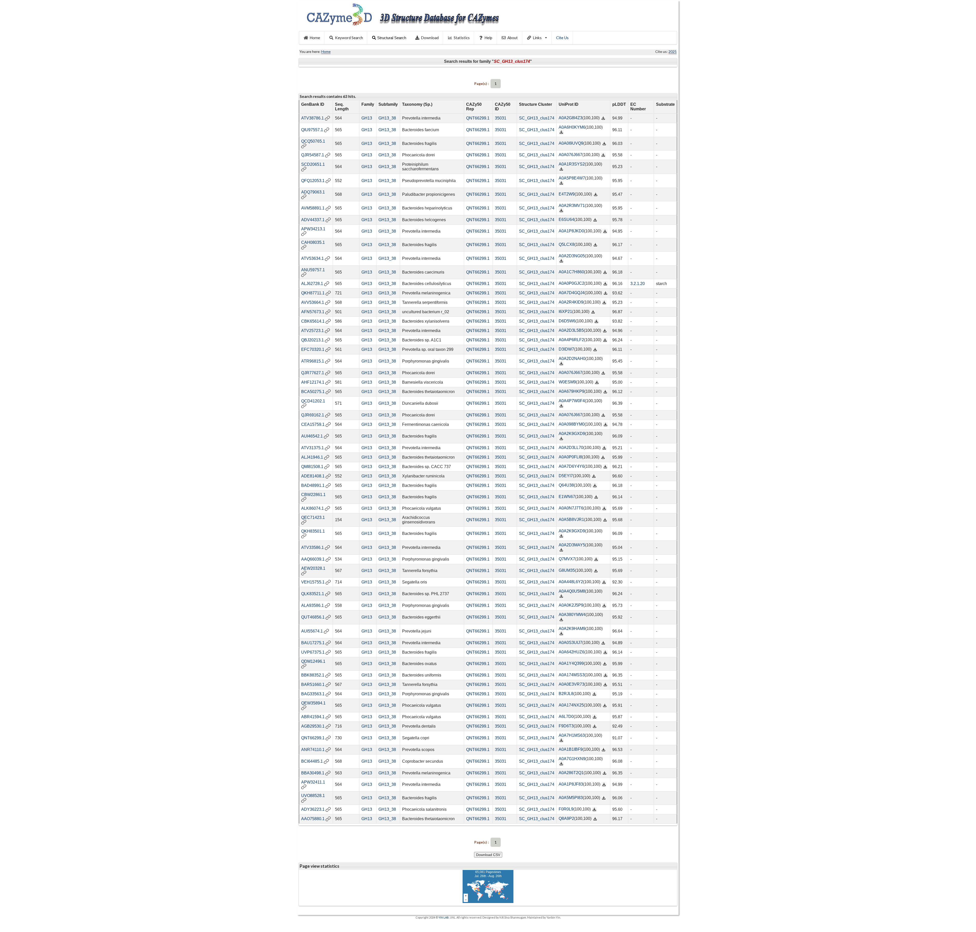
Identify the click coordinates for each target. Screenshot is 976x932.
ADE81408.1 (313, 476)
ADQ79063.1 (313, 192)
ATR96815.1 (312, 361)
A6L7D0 (566, 716)
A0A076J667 (570, 155)
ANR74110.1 (313, 749)
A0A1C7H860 (571, 272)
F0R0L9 (566, 809)
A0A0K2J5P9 (571, 605)
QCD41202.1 (313, 401)
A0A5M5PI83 (571, 797)
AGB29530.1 (313, 726)
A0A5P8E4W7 (572, 178)
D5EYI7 (566, 476)
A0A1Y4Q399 (571, 663)
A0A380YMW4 (572, 614)
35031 (500, 118)
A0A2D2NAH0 (572, 358)
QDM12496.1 (313, 661)
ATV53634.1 (312, 258)
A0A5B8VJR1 (571, 519)
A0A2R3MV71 (572, 205)
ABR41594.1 (313, 717)
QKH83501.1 (313, 531)
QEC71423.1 (313, 517)
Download (430, 37)
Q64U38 (566, 485)
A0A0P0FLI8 (570, 457)
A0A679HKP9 (571, 391)
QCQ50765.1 (313, 141)
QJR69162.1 (312, 415)
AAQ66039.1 (313, 559)
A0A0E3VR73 (571, 684)
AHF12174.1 (312, 382)
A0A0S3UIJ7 (570, 642)
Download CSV (488, 855)
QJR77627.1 (312, 373)
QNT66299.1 (478, 118)
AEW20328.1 (313, 568)
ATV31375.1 (312, 448)
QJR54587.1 (312, 155)
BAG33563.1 (313, 694)
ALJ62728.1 (312, 283)
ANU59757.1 (313, 270)
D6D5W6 (567, 321)
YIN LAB (443, 917)
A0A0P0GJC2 (571, 283)
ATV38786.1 (312, 118)
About (512, 37)
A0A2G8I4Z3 (570, 118)
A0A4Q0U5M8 (572, 591)
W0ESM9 (567, 382)
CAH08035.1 (313, 242)
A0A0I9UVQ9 (571, 143)
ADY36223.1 (313, 809)
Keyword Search (349, 37)
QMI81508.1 (312, 466)
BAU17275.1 (313, 643)
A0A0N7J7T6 (571, 508)
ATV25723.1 (312, 330)
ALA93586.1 (312, 605)
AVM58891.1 (313, 208)
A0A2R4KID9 (571, 302)
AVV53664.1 (312, 302)
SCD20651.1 (313, 164)
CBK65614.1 (313, 321)
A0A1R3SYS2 (572, 164)
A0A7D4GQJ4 (572, 293)
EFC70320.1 (312, 349)
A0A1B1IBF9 (571, 749)
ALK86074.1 (312, 508)
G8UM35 (567, 570)
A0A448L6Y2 (571, 582)
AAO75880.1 (313, 819)
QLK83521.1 (312, 594)
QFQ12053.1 (313, 180)
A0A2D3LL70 (571, 447)
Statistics (462, 37)
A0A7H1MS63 (572, 735)
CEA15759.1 (313, 424)
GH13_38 (387, 118)
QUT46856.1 (313, 617)
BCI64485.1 (312, 761)
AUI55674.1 (312, 631)
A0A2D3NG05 (572, 256)
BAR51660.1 (313, 684)
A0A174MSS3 (572, 675)
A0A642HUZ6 (571, 652)
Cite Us (562, 37)
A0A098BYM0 (572, 424)
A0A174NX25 (571, 705)
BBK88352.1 (312, 675)
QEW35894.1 (313, 703)
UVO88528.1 (313, 795)
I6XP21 (565, 311)
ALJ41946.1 (312, 457)
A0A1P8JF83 (571, 784)
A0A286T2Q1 (571, 773)
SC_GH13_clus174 (536, 118)
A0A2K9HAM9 (572, 628)
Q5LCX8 (566, 244)
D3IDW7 (566, 349)
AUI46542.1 (312, 436)
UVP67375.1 (313, 652)
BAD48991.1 (313, 485)
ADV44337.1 (313, 220)
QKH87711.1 (313, 293)
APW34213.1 (313, 229)
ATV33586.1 (312, 547)
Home (315, 37)
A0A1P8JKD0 (571, 231)
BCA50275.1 (313, 391)
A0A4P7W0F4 (572, 401)
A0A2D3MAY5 (572, 545)
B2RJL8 (566, 694)
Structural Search (391, 38)
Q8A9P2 (566, 818)
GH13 (366, 118)
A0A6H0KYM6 (572, 127)
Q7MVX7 (567, 559)
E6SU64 (566, 219)
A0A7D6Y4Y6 (571, 466)
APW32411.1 (313, 782)
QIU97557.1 (312, 130)
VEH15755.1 (313, 582)
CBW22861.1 (313, 494)
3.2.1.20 (637, 283)
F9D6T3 (566, 726)
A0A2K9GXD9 (572, 433)
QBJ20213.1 (312, 340)
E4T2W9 (567, 194)
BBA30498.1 (312, 773)
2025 (672, 51)
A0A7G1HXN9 (572, 759)
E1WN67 (567, 496)
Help (488, 37)
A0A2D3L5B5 (571, 330)
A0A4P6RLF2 (571, 340)
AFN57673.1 (312, 312)
